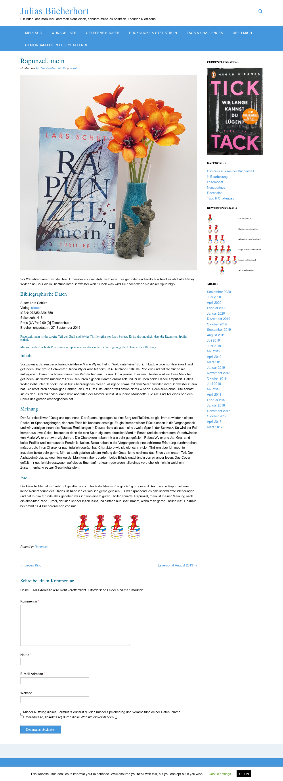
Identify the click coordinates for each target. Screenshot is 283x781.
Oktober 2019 (217, 324)
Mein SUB (33, 32)
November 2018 (218, 372)
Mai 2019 (213, 351)
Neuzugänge (216, 187)
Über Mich (242, 32)
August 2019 (216, 335)
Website (26, 692)
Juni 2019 (214, 345)
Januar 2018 (216, 405)
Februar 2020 (216, 307)
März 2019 (214, 361)
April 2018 (214, 394)
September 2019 (219, 329)
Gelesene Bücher (102, 32)
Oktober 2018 (217, 378)
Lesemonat (215, 181)
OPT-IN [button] (244, 774)
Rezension (41, 546)
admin (74, 68)
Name (25, 654)
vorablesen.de (90, 347)
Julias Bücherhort (54, 10)
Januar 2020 (216, 313)
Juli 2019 (213, 340)
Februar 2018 (216, 399)
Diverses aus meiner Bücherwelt (230, 171)
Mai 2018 (213, 389)
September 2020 (219, 291)
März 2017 (214, 426)
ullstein (36, 307)
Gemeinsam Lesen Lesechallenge (56, 45)
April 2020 (214, 302)
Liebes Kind (30, 565)
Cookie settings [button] (220, 773)
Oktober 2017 (217, 416)
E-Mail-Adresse (32, 673)
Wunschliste (64, 32)
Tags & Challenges (205, 32)
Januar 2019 (216, 367)
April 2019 (214, 356)
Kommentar (30, 601)
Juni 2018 (214, 383)
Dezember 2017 (218, 410)
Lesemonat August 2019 (177, 565)
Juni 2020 (214, 297)
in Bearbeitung (217, 176)
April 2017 (214, 421)
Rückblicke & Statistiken (153, 32)
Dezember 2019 (218, 318)
